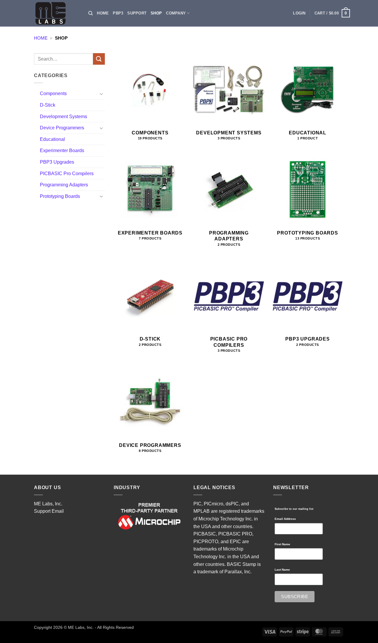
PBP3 (118, 13)
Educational (52, 139)
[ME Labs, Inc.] (54, 13)
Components (53, 93)
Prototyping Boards (60, 196)
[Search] (90, 13)
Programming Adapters (64, 184)
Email (58, 511)
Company (176, 13)
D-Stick (47, 105)
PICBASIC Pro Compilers (67, 173)
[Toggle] (101, 93)
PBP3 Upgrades (57, 162)
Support (136, 13)
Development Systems (63, 116)
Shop (156, 13)
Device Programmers (62, 127)
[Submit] (99, 59)
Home (103, 13)
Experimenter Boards (62, 150)
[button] (299, 13)
